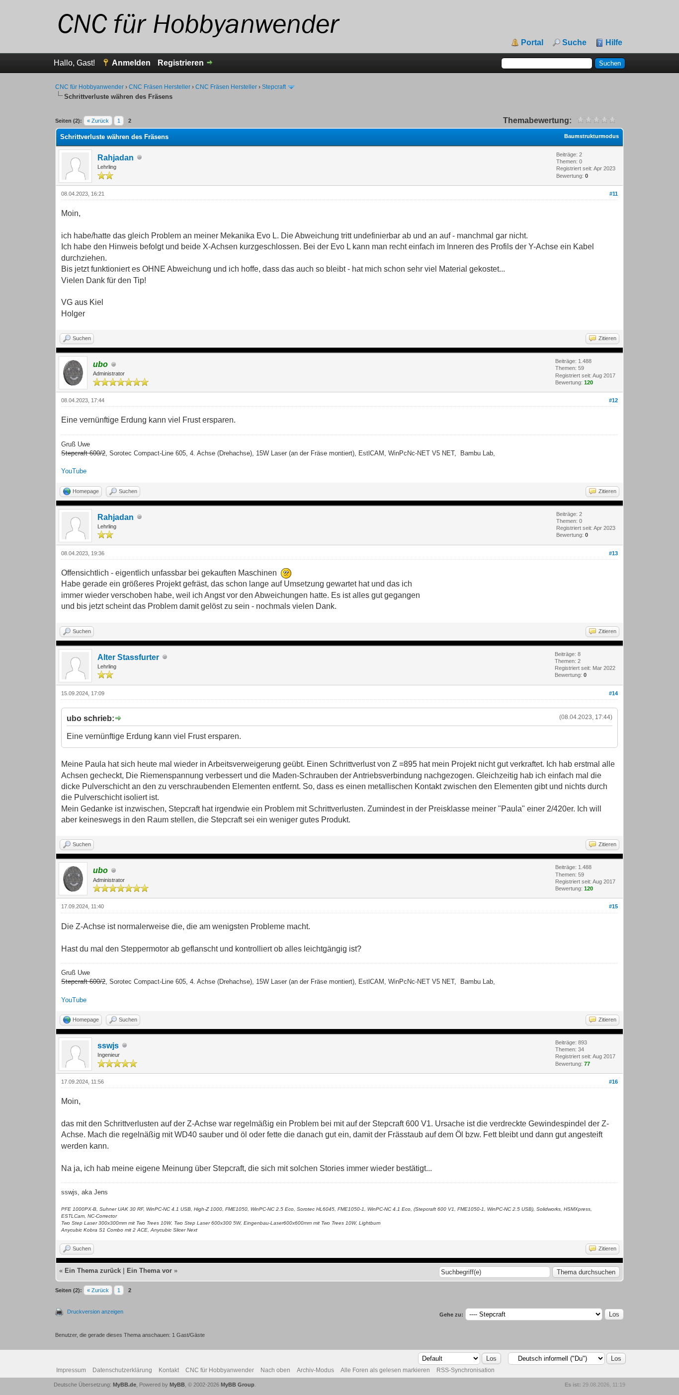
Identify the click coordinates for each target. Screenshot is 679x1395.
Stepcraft (274, 86)
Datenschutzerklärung (122, 1370)
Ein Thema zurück (93, 1270)
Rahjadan (115, 157)
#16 (613, 1082)
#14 (613, 693)
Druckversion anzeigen (95, 1312)
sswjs (108, 1045)
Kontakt (169, 1370)
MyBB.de (124, 1385)
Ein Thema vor (149, 1270)
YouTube (73, 471)
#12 (613, 400)
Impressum (71, 1370)
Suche (574, 43)
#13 (613, 553)
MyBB (177, 1385)
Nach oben (275, 1370)
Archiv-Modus (315, 1370)
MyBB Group (238, 1385)
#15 (613, 906)
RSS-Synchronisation (465, 1370)
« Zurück (98, 121)
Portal (532, 43)
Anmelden (131, 63)
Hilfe (613, 43)
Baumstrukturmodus (591, 136)
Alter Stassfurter (128, 657)
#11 (613, 194)
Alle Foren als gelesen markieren (385, 1370)
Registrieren (181, 63)
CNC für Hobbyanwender (89, 86)
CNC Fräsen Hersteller (159, 86)
